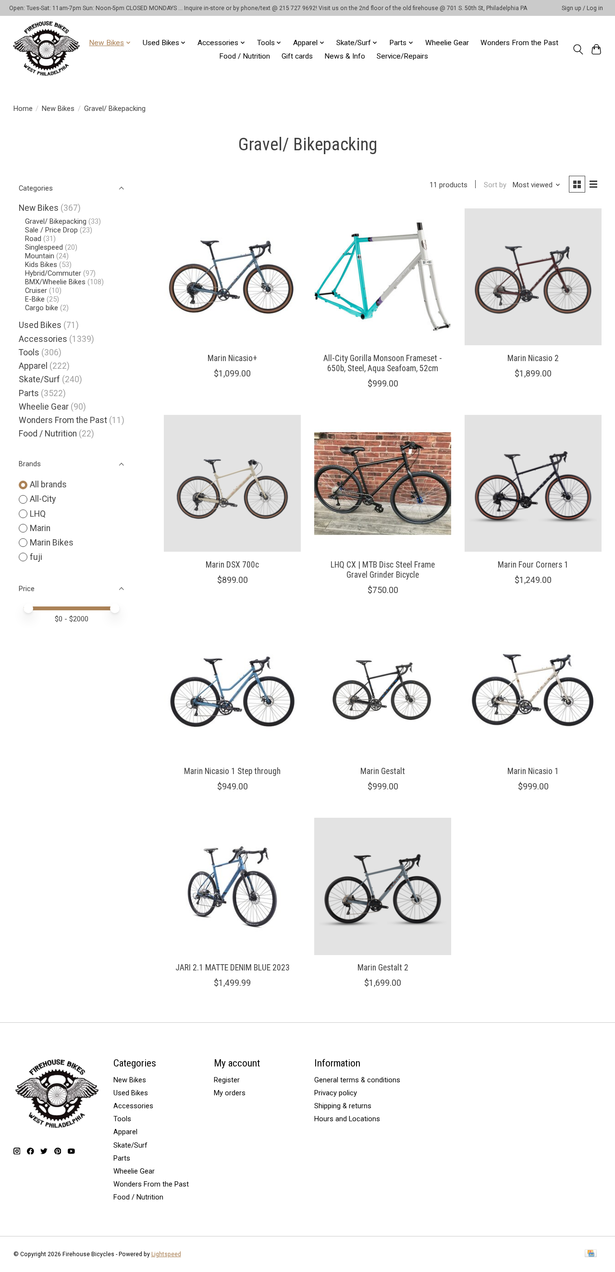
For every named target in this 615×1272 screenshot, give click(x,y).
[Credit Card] (591, 1254)
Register (227, 1080)
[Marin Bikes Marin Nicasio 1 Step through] (232, 689)
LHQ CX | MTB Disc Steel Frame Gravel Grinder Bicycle (383, 570)
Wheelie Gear (447, 42)
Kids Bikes (41, 264)
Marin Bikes (52, 542)
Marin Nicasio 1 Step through (232, 771)
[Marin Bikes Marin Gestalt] (382, 689)
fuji (36, 557)
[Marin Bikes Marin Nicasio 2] (533, 276)
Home (23, 108)
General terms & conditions (357, 1080)
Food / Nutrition (244, 56)
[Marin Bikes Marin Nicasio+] (232, 276)
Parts (29, 393)
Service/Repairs (402, 56)
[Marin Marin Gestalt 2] (382, 886)
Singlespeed (44, 247)
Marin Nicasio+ (232, 358)
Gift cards (297, 56)
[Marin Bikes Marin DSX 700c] (232, 483)
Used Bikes (40, 325)
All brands (48, 484)
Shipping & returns (342, 1106)
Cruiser (36, 290)
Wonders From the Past (519, 42)
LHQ (38, 514)
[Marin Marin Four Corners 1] (533, 483)
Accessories (43, 339)
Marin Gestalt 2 (382, 967)
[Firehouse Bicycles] (46, 49)
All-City (43, 499)
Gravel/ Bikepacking (55, 221)
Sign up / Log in (582, 8)
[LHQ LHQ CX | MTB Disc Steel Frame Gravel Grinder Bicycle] (382, 483)
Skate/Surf (39, 379)
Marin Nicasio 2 (533, 358)
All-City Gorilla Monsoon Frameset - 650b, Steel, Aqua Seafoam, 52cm (382, 363)
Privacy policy (335, 1093)
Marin (40, 528)
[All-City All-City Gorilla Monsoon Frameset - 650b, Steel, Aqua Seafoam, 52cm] (382, 276)
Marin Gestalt (382, 771)
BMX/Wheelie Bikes (55, 282)
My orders (230, 1093)
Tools (29, 352)
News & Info (344, 56)
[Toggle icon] (578, 49)
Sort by (495, 185)
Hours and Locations (347, 1119)
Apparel (33, 366)
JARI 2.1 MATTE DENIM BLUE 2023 (232, 967)
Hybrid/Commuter (53, 273)
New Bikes (58, 108)
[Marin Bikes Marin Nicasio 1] (533, 689)
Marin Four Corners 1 (533, 564)
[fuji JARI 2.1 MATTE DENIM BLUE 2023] (232, 886)
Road (33, 238)
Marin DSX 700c (232, 564)
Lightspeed (166, 1254)
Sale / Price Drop (51, 230)
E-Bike (35, 299)
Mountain (39, 256)
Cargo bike (41, 307)
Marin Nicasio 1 (533, 771)
